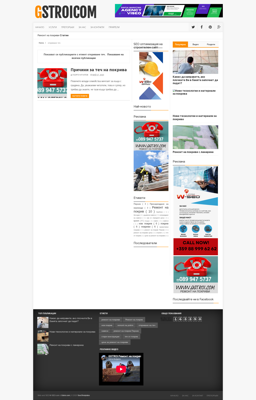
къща (147, 221)
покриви (146, 226)
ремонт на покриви (110, 319)
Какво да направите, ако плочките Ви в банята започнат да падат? (71, 320)
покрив (164, 223)
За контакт (197, 395)
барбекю (160, 212)
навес (156, 221)
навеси (165, 221)
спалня (159, 233)
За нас (185, 395)
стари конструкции (110, 336)
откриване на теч (147, 325)
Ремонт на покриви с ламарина (67, 345)
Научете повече (79, 96)
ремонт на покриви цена (143, 233)
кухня (137, 221)
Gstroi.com (65, 395)
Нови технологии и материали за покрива (72, 331)
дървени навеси (150, 215)
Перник (138, 204)
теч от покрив (131, 336)
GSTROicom (66, 12)
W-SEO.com (54, 395)
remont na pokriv (125, 325)
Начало (174, 395)
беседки (137, 215)
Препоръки (212, 395)
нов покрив (146, 223)
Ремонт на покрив (134, 319)
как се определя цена (156, 218)
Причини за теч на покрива (99, 69)
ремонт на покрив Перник (154, 230)
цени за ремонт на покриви (155, 236)
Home (41, 43)
